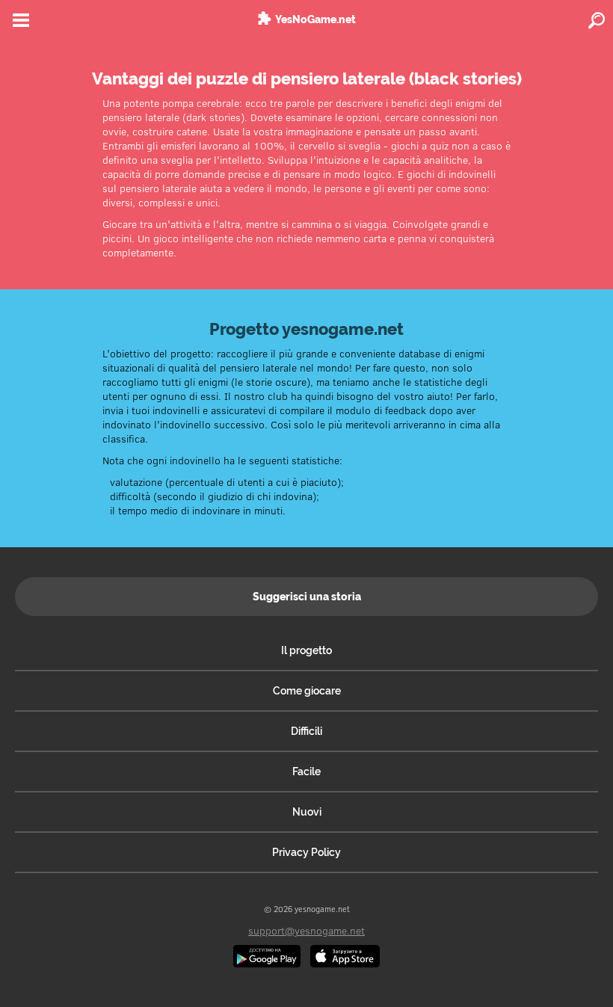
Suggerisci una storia (307, 597)
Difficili (306, 731)
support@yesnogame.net (306, 930)
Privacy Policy (306, 852)
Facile (306, 771)
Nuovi (306, 812)
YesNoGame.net (315, 19)
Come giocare (307, 691)
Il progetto (306, 650)
